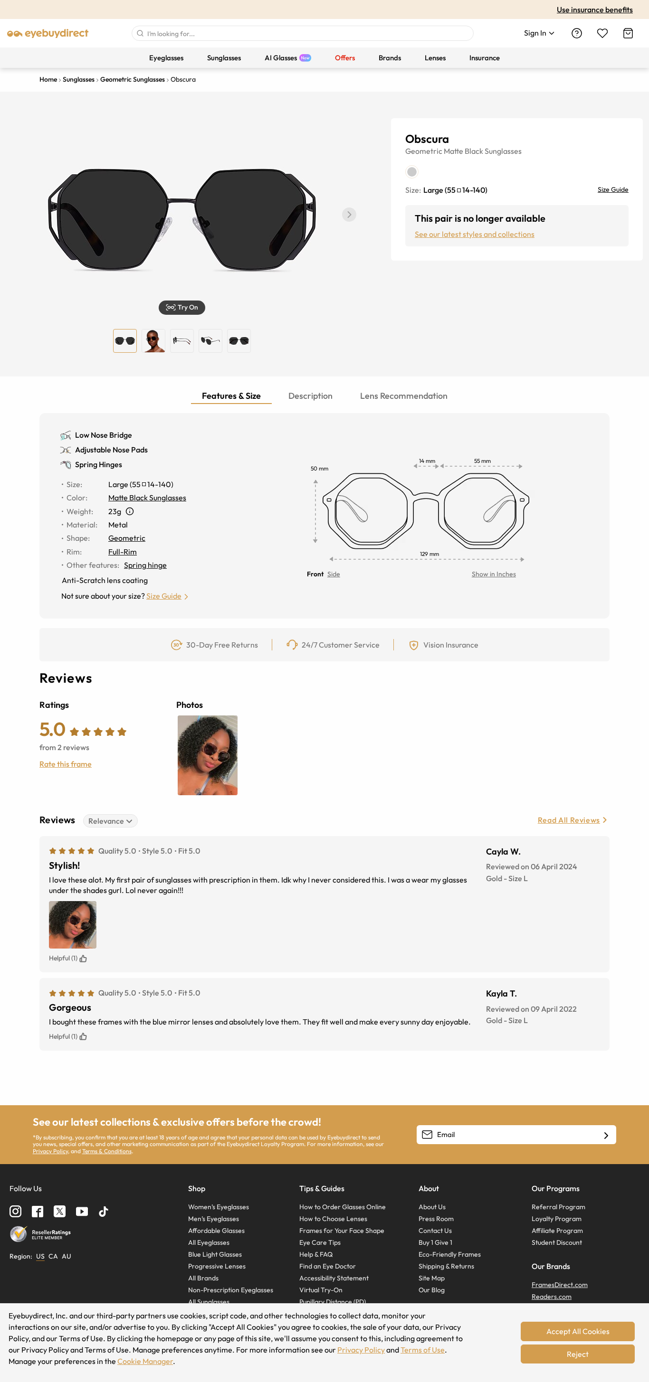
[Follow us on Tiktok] (103, 1211)
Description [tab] (310, 395)
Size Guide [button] (163, 596)
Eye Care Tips (320, 1242)
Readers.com (552, 1296)
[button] (349, 214)
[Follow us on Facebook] (37, 1211)
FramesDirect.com (560, 1284)
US (40, 1256)
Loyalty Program (557, 1218)
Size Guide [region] (613, 189)
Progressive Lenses (217, 1266)
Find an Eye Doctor (327, 1266)
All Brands (203, 1278)
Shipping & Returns (446, 1266)
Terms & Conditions (107, 1151)
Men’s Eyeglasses (213, 1218)
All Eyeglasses (208, 1242)
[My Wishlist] (602, 33)
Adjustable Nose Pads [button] (111, 449)
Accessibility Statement (334, 1278)
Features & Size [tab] (231, 395)
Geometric (423, 151)
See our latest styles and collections (474, 234)
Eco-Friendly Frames (450, 1254)
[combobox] (303, 33)
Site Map (432, 1278)
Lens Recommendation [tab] (404, 395)
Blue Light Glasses (215, 1254)
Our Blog (432, 1290)
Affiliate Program (557, 1230)
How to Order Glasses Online (342, 1207)
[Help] (577, 33)
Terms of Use (423, 1349)
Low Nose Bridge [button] (103, 435)
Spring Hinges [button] (98, 464)
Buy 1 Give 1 (435, 1242)
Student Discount (557, 1242)
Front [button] (315, 574)
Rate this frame (65, 764)
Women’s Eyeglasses (218, 1207)
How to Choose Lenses (333, 1218)
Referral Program (558, 1207)
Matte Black (463, 151)
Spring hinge (145, 565)
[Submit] (139, 33)
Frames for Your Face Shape (341, 1230)
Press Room (436, 1218)
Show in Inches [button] (494, 574)
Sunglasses (503, 151)
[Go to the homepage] (48, 33)
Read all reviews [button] (569, 820)
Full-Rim (122, 551)
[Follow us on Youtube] (82, 1211)
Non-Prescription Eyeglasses (230, 1290)
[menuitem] (166, 57)
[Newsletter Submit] (606, 1135)
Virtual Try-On (321, 1290)
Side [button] (333, 574)
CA (53, 1256)
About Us (432, 1207)
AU (66, 1256)
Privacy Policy (50, 1151)
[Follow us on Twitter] (60, 1211)
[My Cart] (628, 33)
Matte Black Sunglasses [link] (147, 497)
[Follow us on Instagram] (15, 1211)
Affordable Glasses (216, 1230)
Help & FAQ (316, 1254)
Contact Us (435, 1230)
